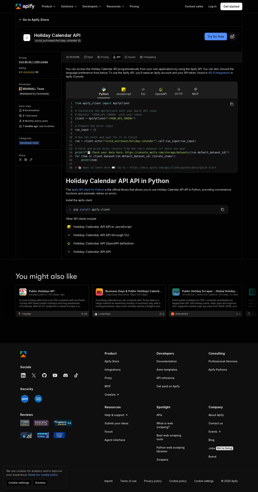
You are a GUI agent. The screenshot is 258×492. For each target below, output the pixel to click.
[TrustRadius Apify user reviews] (43, 435)
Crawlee (110, 394)
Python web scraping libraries (171, 449)
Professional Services (223, 361)
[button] (119, 353)
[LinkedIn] (23, 375)
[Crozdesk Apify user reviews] (59, 435)
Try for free (216, 36)
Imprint (108, 481)
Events (213, 431)
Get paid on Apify (168, 386)
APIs (159, 415)
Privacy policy (153, 481)
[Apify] (25, 6)
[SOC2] (38, 398)
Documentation (167, 361)
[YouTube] (55, 375)
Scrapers (162, 459)
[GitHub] (44, 375)
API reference (166, 377)
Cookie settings (204, 481)
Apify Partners (218, 369)
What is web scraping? (165, 425)
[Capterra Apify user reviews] (62, 423)
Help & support (114, 415)
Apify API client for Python (88, 189)
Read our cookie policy (43, 474)
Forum (109, 431)
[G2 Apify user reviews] (26, 435)
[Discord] (66, 375)
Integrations (113, 369)
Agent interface (115, 440)
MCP (108, 386)
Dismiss (40, 482)
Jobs (221, 448)
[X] (34, 375)
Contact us (216, 423)
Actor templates (167, 369)
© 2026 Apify (229, 481)
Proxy (108, 377)
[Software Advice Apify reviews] (41, 423)
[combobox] (232, 36)
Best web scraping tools (169, 437)
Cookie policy (178, 481)
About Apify (216, 415)
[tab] (72, 57)
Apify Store (112, 361)
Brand (212, 456)
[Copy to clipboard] (231, 104)
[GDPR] (24, 398)
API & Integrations (219, 72)
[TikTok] (76, 375)
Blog (211, 440)
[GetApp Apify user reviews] (24, 423)
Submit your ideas (116, 423)
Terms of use (128, 481)
